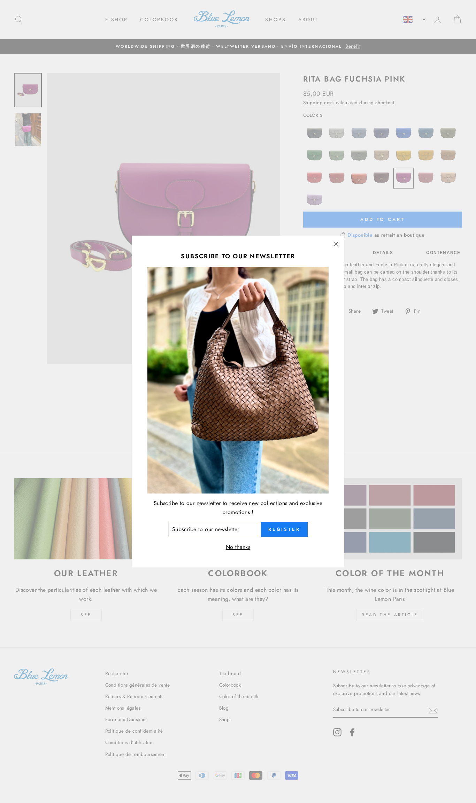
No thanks (238, 547)
